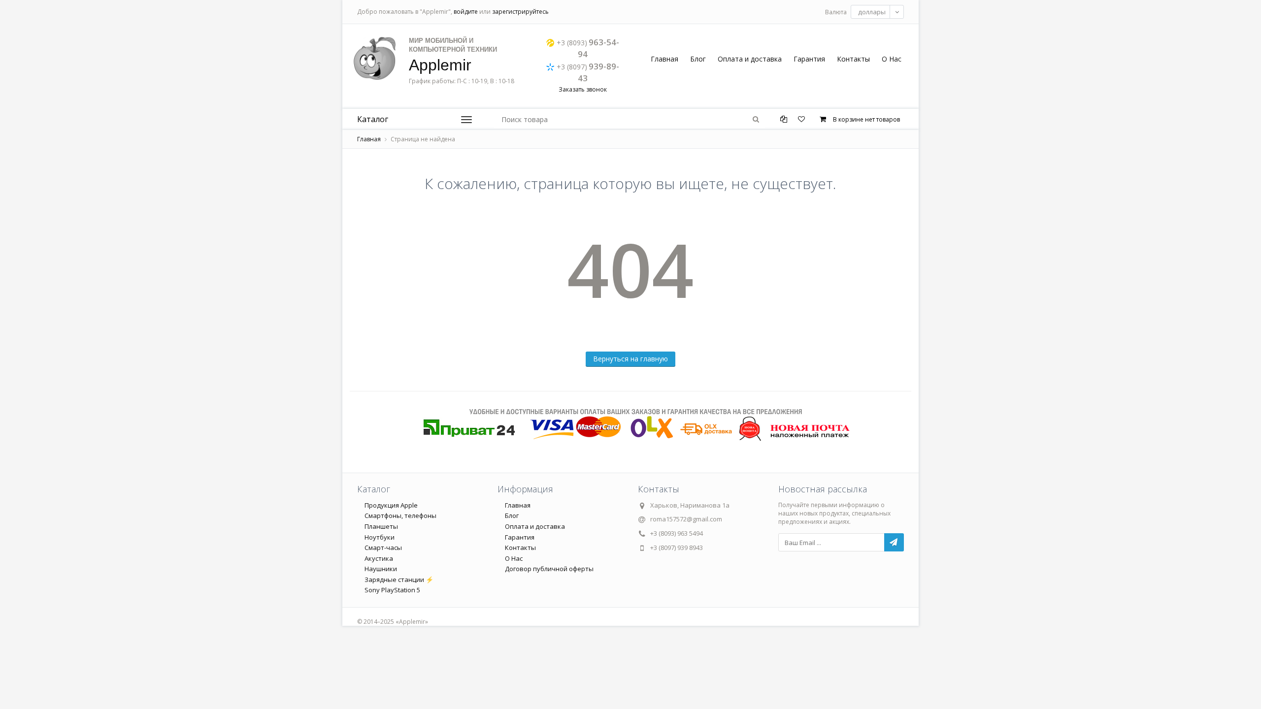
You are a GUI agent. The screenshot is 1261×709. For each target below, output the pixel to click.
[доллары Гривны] (877, 12)
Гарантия (809, 59)
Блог (698, 59)
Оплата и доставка (750, 59)
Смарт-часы (383, 547)
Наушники (381, 568)
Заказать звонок (583, 89)
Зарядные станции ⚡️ (399, 579)
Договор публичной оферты (549, 568)
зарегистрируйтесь (520, 11)
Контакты (853, 59)
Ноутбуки (380, 537)
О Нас (891, 59)
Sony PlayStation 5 (392, 589)
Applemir (440, 65)
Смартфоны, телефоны (400, 515)
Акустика (379, 558)
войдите (466, 11)
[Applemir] (374, 58)
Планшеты (381, 526)
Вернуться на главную (630, 358)
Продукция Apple (391, 505)
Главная (664, 59)
